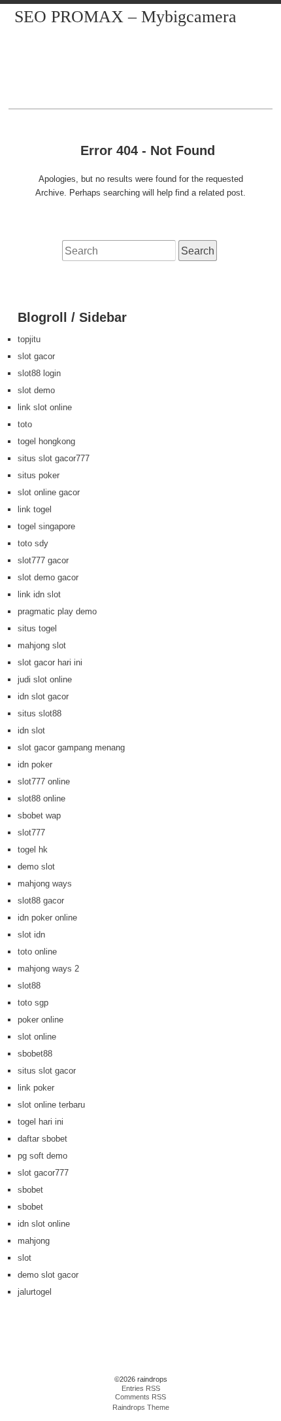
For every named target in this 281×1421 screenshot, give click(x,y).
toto (25, 424)
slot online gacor (49, 492)
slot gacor (36, 356)
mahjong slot (42, 645)
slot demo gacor (48, 577)
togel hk (33, 849)
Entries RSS (141, 1388)
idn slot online (44, 1224)
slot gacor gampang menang (71, 747)
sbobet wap (39, 815)
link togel (35, 509)
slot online (37, 1037)
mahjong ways (45, 883)
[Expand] (21, 94)
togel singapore (46, 526)
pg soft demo (42, 1156)
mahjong (34, 1241)
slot (24, 1258)
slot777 (31, 832)
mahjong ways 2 (48, 969)
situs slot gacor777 (54, 458)
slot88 (29, 986)
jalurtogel (35, 1292)
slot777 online (44, 781)
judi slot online (45, 679)
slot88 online (41, 798)
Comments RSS (140, 1397)
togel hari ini (40, 1122)
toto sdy (33, 543)
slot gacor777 (43, 1173)
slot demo (36, 390)
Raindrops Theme (140, 1407)
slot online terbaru (51, 1105)
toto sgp (33, 1003)
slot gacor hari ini (50, 662)
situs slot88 (39, 713)
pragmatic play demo (57, 611)
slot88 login (39, 373)
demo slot (36, 866)
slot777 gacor (43, 560)
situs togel (37, 628)
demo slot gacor (48, 1275)
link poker (36, 1088)
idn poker (35, 764)
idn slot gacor (43, 696)
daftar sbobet (42, 1139)
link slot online (45, 407)
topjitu (29, 339)
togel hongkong (46, 441)
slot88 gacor (41, 900)
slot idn (31, 934)
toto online (37, 951)
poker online (40, 1020)
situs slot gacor (47, 1071)
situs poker (38, 475)
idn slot (31, 730)
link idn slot (39, 594)
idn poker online (47, 917)
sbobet (30, 1190)
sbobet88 (35, 1054)
